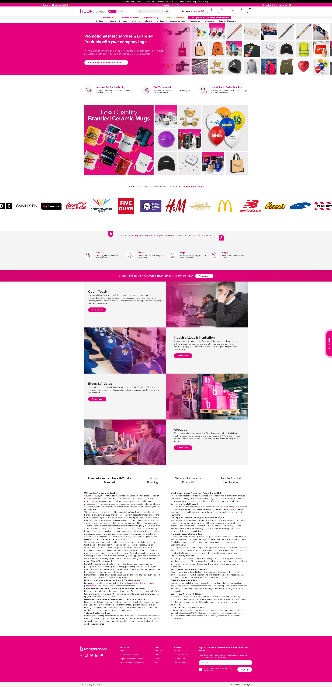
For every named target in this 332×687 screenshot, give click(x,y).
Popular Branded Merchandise (230, 480)
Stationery (100, 21)
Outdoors (136, 21)
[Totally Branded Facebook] (81, 655)
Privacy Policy (179, 659)
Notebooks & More (177, 21)
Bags (112, 21)
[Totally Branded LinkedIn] (96, 655)
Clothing (148, 21)
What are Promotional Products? (188, 480)
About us (158, 651)
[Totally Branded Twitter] (91, 655)
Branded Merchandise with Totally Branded (109, 480)
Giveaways (209, 21)
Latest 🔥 (180, 18)
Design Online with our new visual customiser (210, 18)
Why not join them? (193, 186)
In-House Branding (152, 480)
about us (229, 509)
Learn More (183, 356)
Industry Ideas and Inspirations (131, 655)
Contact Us (97, 310)
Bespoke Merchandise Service (131, 659)
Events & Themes (226, 21)
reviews (128, 499)
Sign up (244, 669)
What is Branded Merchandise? (131, 663)
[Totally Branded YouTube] (102, 655)
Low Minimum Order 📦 (130, 18)
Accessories (195, 21)
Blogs (121, 651)
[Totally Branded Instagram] (86, 655)
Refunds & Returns (181, 655)
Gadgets (161, 21)
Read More (97, 399)
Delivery (177, 651)
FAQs (157, 663)
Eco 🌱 (168, 18)
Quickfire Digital (244, 684)
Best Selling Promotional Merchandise (106, 63)
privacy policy (209, 671)
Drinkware (123, 21)
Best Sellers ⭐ (109, 18)
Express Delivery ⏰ (152, 18)
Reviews (158, 659)
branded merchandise (93, 499)
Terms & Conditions (181, 663)
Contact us (204, 276)
